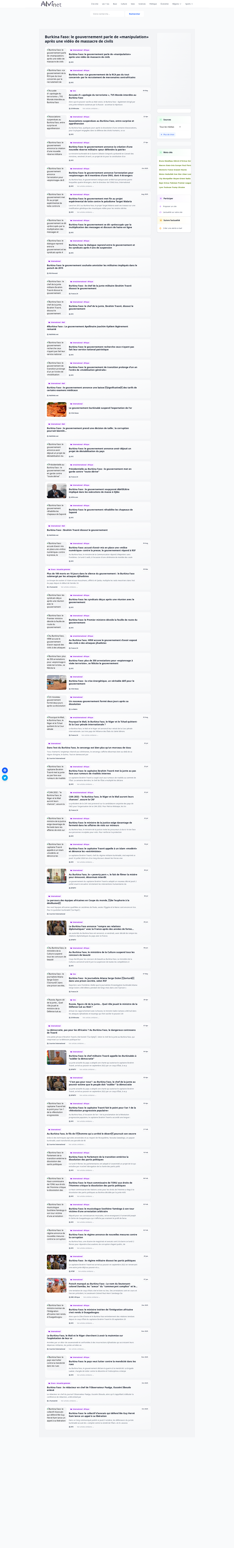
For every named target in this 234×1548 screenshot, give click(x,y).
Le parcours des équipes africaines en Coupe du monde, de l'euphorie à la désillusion (88, 902)
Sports (188, 4)
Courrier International (57, 758)
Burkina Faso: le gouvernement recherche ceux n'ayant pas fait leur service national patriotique (101, 348)
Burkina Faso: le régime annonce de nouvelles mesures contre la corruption (103, 1236)
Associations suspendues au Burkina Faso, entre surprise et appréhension (101, 122)
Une (74, 91)
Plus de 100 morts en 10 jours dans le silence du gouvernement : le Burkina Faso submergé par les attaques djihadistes (90, 575)
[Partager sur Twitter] (5, 778)
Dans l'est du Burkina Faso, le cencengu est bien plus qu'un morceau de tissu (89, 747)
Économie (165, 4)
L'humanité (53, 587)
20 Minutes (75, 109)
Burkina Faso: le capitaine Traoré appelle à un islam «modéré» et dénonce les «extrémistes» (103, 850)
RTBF (73, 1271)
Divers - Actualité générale (60, 569)
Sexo (133, 4)
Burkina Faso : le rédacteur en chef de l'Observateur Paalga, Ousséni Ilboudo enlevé (89, 1389)
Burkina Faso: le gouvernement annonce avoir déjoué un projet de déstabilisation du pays (100, 450)
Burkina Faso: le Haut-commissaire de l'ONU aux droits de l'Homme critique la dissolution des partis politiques (100, 1184)
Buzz (115, 4)
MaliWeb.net (53, 334)
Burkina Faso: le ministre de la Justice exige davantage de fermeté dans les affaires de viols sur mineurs (100, 824)
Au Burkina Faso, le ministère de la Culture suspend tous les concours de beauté (102, 953)
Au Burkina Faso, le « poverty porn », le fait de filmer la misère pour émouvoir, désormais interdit (103, 876)
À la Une (94, 4)
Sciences (142, 4)
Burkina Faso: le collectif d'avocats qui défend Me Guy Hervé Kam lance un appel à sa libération (102, 1414)
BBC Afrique (75, 1297)
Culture (124, 4)
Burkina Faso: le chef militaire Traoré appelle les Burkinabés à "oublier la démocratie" (102, 1057)
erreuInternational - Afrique (83, 282)
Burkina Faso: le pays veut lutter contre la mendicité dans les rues (102, 1363)
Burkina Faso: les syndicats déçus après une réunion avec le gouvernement (101, 601)
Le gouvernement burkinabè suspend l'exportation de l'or (100, 407)
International (56, 261)
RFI (72, 62)
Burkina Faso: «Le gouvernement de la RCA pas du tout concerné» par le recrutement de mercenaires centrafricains (102, 76)
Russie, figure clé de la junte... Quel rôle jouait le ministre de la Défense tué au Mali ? (103, 1005)
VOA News (75, 413)
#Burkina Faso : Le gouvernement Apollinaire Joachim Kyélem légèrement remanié (87, 328)
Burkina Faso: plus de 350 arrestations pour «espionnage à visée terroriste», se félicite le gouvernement (101, 662)
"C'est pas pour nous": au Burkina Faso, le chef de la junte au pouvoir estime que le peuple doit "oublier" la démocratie (102, 1083)
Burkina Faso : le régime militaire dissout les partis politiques (102, 1260)
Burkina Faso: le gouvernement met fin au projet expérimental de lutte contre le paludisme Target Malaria (100, 200)
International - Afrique (81, 50)
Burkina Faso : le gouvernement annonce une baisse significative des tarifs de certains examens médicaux (92, 389)
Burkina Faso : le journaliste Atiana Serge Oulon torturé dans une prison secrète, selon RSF (101, 979)
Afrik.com (74, 497)
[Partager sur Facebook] (5, 770)
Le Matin (74, 709)
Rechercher (134, 14)
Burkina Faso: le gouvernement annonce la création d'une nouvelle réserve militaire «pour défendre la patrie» (100, 148)
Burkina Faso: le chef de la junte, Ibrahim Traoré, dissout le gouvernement (101, 307)
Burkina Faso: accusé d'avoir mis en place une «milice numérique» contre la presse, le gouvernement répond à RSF (102, 549)
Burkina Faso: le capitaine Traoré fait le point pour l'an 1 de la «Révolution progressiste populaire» (102, 1109)
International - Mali (58, 322)
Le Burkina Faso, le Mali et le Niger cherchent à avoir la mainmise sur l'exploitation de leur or (85, 1337)
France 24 (74, 294)
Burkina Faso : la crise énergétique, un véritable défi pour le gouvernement (101, 682)
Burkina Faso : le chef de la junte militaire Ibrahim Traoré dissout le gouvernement (100, 287)
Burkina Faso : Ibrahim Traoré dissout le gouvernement (77, 530)
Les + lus (105, 4)
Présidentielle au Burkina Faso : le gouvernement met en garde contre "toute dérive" (100, 470)
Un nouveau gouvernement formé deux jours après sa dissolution (98, 703)
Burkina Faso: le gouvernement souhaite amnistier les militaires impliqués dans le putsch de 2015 (92, 267)
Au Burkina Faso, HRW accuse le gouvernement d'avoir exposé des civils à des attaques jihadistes (103, 641)
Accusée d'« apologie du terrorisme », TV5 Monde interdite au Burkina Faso (102, 96)
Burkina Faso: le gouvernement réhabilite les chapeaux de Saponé (101, 511)
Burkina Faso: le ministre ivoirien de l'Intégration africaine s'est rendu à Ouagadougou (101, 1311)
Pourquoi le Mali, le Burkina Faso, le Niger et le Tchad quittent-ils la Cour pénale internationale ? (103, 723)
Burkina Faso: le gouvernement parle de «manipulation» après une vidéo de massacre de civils (100, 55)
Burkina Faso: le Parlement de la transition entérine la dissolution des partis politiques (98, 1158)
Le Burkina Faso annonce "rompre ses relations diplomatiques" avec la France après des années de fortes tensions (100, 929)
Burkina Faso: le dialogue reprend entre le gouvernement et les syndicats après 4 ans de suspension (102, 246)
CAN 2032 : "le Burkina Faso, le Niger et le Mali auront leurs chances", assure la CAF (101, 798)
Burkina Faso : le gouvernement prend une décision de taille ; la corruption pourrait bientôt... (88, 429)
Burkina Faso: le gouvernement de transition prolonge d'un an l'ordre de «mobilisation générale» (103, 368)
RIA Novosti (53, 273)
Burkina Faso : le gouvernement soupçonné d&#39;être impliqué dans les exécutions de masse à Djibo (99, 491)
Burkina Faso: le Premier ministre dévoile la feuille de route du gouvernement (103, 621)
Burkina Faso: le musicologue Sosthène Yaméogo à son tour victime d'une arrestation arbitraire (101, 1210)
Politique (153, 4)
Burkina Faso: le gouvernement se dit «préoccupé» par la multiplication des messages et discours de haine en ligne (100, 226)
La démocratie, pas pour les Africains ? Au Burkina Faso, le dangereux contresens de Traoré (91, 1031)
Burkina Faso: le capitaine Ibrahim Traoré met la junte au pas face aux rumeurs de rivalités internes (102, 772)
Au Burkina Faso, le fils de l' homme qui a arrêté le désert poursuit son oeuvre (91, 1133)
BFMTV (73, 888)
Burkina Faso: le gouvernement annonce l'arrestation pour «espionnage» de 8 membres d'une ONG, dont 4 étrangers (101, 174)
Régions (175, 4)
